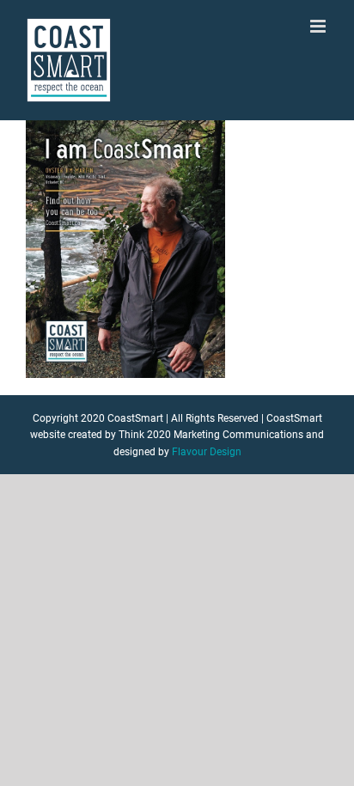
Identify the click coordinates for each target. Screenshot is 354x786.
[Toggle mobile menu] (319, 26)
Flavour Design (206, 452)
